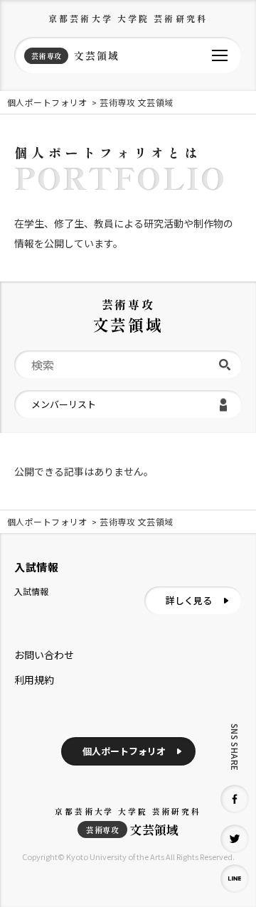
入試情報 (31, 591)
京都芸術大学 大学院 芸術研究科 (128, 18)
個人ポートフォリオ (124, 751)
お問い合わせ (44, 655)
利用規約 (34, 679)
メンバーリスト (63, 404)
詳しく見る (189, 600)
